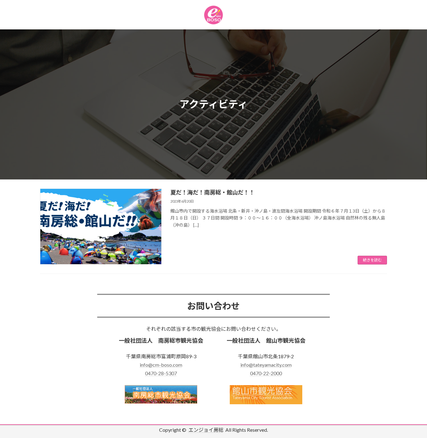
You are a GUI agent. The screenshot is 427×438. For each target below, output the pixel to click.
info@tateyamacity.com (266, 365)
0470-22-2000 (266, 373)
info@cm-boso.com (161, 365)
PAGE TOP (411, 419)
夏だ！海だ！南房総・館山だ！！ (212, 192)
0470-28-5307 (161, 373)
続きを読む (372, 260)
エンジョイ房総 (206, 430)
